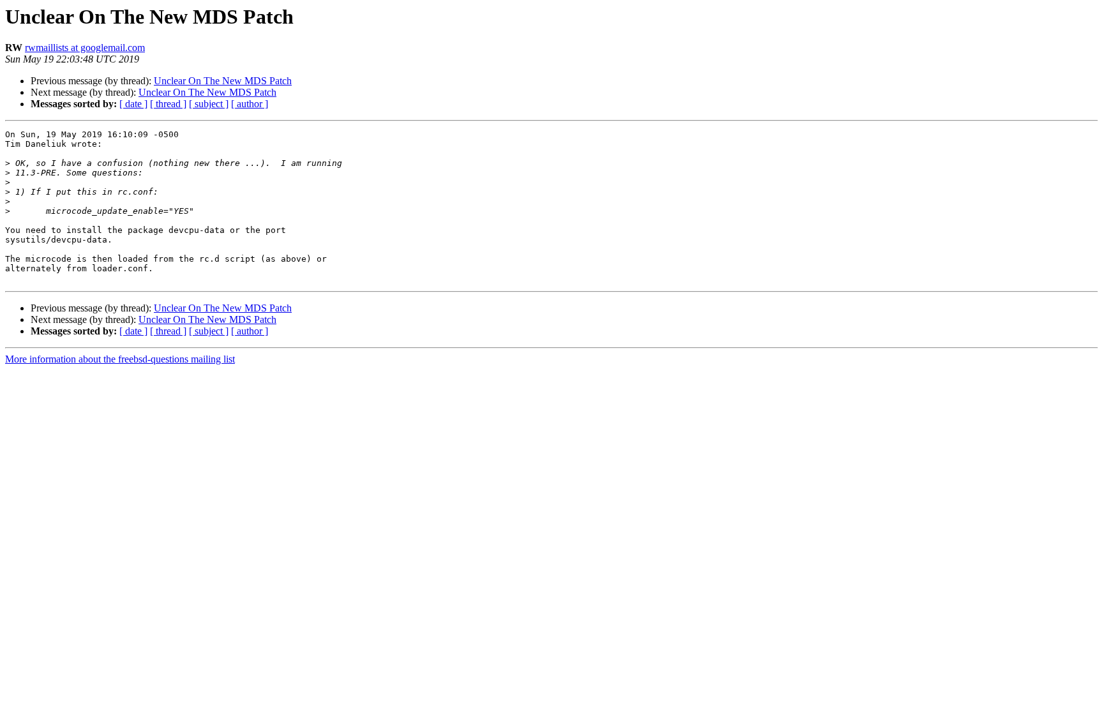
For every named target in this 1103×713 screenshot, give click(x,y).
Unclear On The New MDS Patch (223, 80)
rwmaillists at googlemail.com (85, 47)
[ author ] (249, 103)
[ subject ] (209, 103)
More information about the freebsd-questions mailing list (120, 359)
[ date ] (133, 103)
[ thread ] (168, 103)
